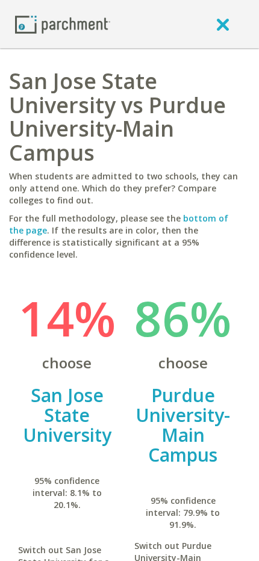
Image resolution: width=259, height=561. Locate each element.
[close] (223, 24)
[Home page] (62, 23)
